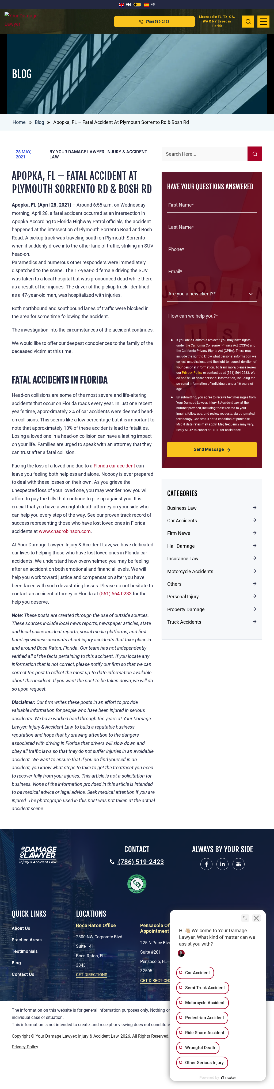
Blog (39, 122)
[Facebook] (206, 864)
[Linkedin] (222, 864)
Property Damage (186, 609)
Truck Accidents (184, 622)
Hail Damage (181, 546)
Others (174, 584)
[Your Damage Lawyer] (25, 21)
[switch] (137, 4)
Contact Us (23, 974)
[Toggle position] (245, 918)
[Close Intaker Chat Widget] (256, 918)
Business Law (182, 508)
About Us (21, 928)
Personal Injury (183, 596)
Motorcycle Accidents (190, 571)
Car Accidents (182, 520)
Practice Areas (27, 939)
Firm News (178, 533)
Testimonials (25, 951)
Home (19, 122)
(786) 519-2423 (157, 22)
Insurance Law (183, 558)
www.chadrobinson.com (65, 531)
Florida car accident (114, 466)
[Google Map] (239, 864)
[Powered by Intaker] (228, 1077)
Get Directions (91, 974)
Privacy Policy (192, 373)
